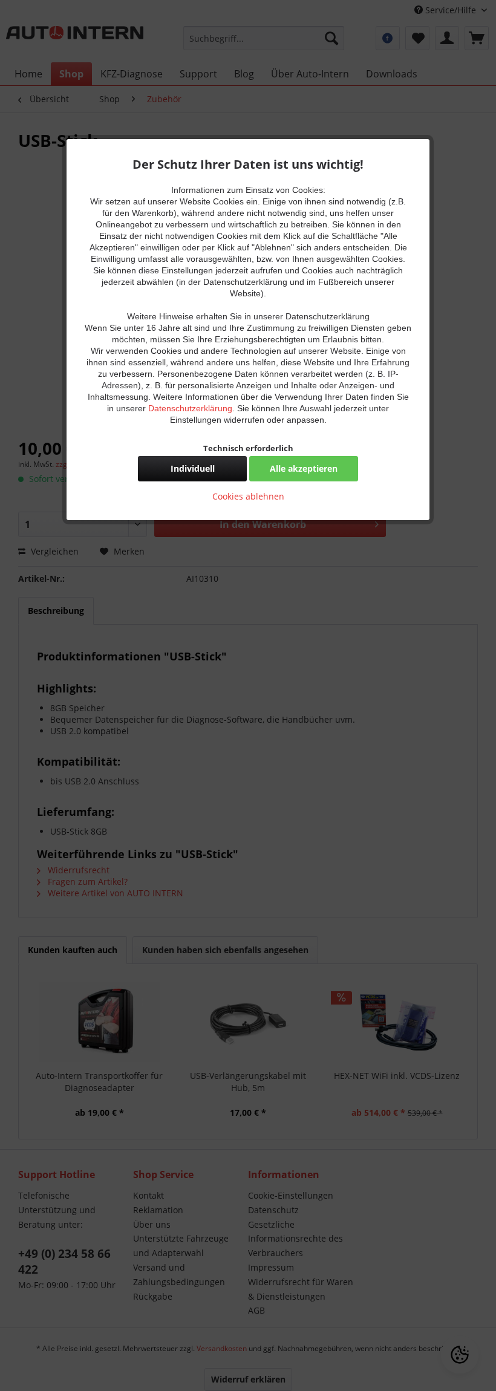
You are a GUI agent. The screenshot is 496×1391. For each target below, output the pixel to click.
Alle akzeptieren (304, 468)
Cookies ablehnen (248, 496)
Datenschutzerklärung (190, 408)
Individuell (193, 468)
